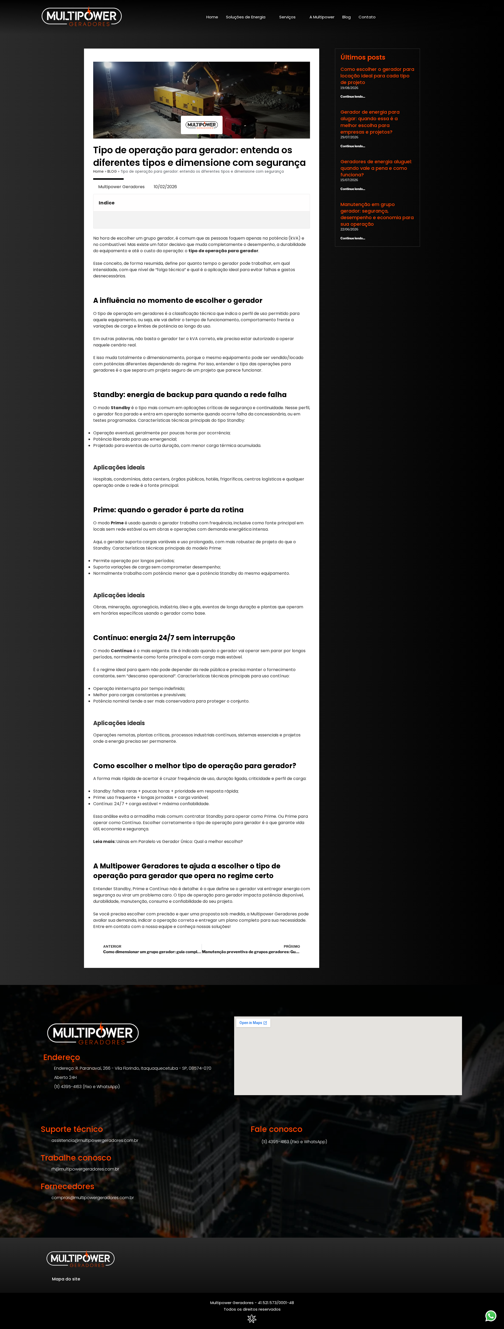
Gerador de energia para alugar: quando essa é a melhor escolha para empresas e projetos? (370, 122)
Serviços (287, 17)
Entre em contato (111, 927)
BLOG (112, 171)
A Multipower (321, 17)
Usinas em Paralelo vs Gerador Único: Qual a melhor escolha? (179, 841)
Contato (367, 17)
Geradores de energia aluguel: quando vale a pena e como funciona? (376, 168)
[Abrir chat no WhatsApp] (491, 1316)
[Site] (81, 17)
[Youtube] (461, 18)
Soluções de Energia (245, 17)
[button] (302, 203)
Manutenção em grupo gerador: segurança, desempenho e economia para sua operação (377, 214)
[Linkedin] (433, 18)
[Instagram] (424, 18)
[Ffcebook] (442, 18)
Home (212, 17)
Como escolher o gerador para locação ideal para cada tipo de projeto (377, 76)
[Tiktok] (451, 18)
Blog (346, 17)
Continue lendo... (352, 96)
